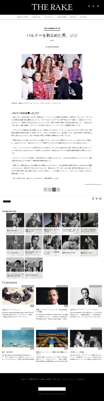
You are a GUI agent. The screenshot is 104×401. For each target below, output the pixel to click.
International (80, 379)
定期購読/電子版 (33, 379)
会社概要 (42, 379)
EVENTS (83, 17)
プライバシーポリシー (69, 379)
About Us (24, 379)
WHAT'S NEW (22, 17)
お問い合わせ (57, 379)
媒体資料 (48, 379)
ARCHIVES (48, 17)
